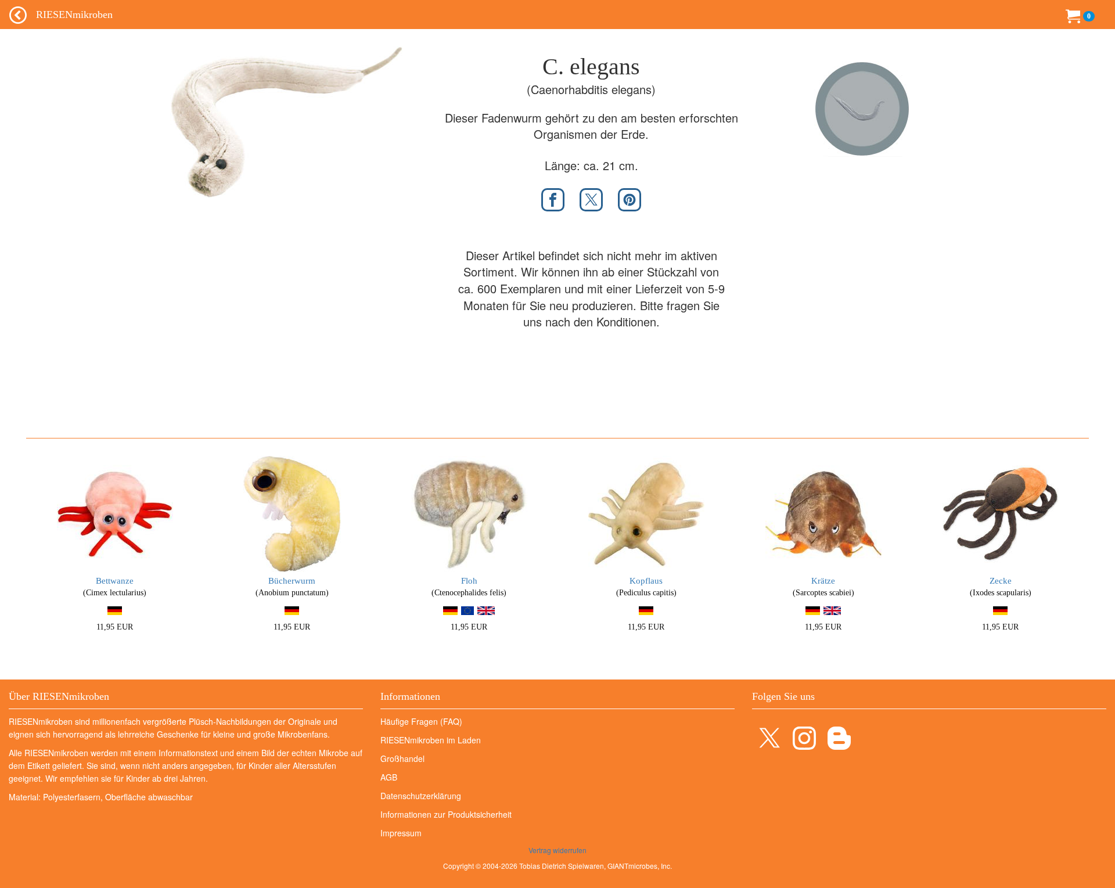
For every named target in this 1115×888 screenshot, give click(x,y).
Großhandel (402, 758)
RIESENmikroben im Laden (430, 740)
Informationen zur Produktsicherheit (446, 814)
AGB (388, 777)
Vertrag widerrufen (557, 850)
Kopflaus (646, 580)
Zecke (1001, 580)
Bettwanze (115, 580)
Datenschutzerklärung (420, 795)
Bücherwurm (291, 580)
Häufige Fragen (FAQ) (421, 721)
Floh (469, 580)
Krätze (823, 580)
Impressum (401, 833)
